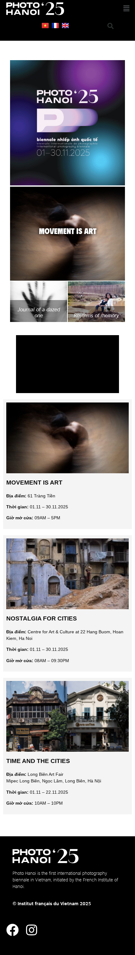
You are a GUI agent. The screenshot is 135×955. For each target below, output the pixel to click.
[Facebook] (12, 929)
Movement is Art (34, 482)
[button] (110, 8)
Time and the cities (38, 761)
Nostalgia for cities (41, 618)
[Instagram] (31, 929)
